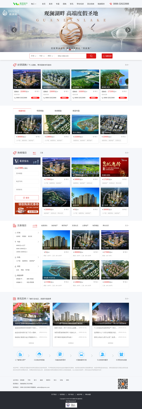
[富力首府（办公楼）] (28, 116)
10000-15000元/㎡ (22, 252)
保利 (67, 380)
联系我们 (62, 394)
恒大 (55, 380)
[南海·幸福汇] (115, 261)
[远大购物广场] (56, 159)
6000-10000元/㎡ (21, 248)
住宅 (17, 270)
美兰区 (30, 236)
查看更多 (31, 343)
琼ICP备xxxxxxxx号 (71, 401)
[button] (14, 30)
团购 (64, 4)
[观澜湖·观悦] (114, 159)
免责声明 (79, 394)
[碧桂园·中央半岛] (56, 261)
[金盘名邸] (85, 189)
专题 (57, 4)
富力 (35, 380)
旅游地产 (32, 261)
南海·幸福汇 (30, 279)
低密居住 (25, 261)
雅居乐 (48, 380)
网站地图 (88, 394)
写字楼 (27, 270)
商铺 (22, 270)
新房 (50, 4)
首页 (43, 4)
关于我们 (54, 394)
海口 (32, 4)
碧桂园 (22, 380)
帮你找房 (80, 4)
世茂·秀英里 (30, 282)
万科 (29, 380)
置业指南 (90, 4)
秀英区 (24, 236)
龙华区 (18, 236)
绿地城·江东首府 (21, 282)
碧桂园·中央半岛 (21, 279)
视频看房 (101, 4)
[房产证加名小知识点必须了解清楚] (71, 304)
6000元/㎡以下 (20, 245)
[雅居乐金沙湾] (56, 116)
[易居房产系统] (20, 3)
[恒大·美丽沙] (85, 116)
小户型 (18, 261)
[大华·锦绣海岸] (113, 116)
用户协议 (71, 394)
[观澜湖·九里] (56, 189)
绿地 (61, 380)
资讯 (71, 4)
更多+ (127, 65)
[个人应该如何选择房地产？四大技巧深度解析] (110, 304)
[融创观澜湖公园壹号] (85, 159)
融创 (41, 380)
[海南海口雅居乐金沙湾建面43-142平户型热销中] (31, 304)
